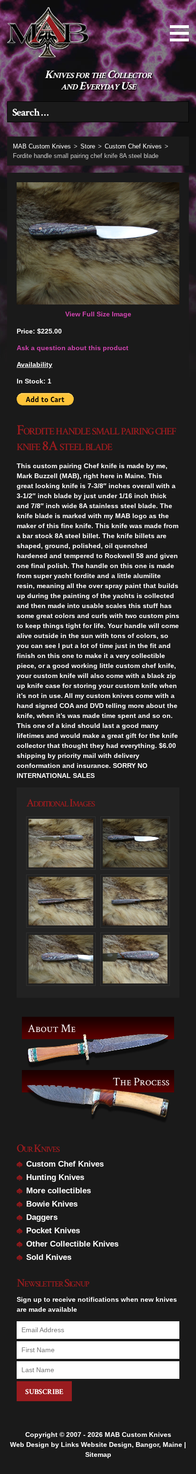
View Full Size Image (98, 314)
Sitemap (98, 1454)
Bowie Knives (52, 1204)
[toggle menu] (179, 33)
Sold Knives (48, 1257)
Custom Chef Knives (65, 1164)
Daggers (42, 1217)
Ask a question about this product (72, 348)
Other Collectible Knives (72, 1243)
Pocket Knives (53, 1230)
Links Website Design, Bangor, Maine (121, 1444)
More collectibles (58, 1190)
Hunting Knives (55, 1177)
